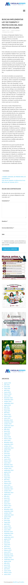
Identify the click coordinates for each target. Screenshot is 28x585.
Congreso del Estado (7, 32)
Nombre (5, 221)
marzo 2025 (7, 414)
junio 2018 (7, 565)
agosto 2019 (7, 539)
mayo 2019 (7, 544)
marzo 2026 (7, 392)
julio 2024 (6, 429)
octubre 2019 (7, 535)
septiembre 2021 (9, 492)
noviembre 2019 (8, 533)
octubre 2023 (7, 446)
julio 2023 (6, 451)
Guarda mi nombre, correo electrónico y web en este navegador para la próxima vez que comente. (14, 242)
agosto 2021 (7, 494)
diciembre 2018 (8, 554)
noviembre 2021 (8, 489)
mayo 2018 (7, 567)
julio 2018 (6, 563)
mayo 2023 (7, 455)
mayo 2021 (7, 500)
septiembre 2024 (9, 425)
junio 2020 (7, 520)
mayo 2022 (7, 477)
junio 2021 (7, 498)
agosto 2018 (7, 561)
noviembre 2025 (8, 399)
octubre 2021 (7, 490)
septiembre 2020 (9, 515)
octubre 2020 (7, 513)
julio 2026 (6, 384)
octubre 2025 (7, 401)
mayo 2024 (7, 433)
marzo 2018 (7, 570)
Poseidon (21, 582)
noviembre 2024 (8, 422)
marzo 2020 (7, 526)
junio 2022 (7, 476)
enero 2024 (7, 440)
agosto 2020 (7, 516)
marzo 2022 (7, 481)
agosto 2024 (7, 427)
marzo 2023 (7, 459)
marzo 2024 (7, 436)
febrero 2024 (7, 438)
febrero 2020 (7, 528)
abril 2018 (7, 569)
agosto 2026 (7, 383)
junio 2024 (7, 431)
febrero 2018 (7, 572)
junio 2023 (7, 453)
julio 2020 (6, 518)
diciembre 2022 (8, 464)
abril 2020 (7, 524)
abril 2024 (7, 435)
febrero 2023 (7, 461)
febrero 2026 (7, 394)
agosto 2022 (7, 472)
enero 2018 (7, 574)
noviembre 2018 (8, 555)
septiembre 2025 (9, 403)
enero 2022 (7, 485)
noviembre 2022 (8, 466)
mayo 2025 (7, 410)
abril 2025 (7, 412)
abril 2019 (7, 546)
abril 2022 (7, 479)
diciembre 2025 (8, 397)
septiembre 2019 (9, 537)
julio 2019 (6, 541)
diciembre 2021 (8, 487)
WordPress (15, 582)
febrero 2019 (7, 550)
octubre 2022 (7, 468)
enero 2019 (7, 552)
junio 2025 (7, 409)
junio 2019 (7, 542)
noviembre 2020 (8, 511)
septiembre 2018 (9, 559)
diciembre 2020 (8, 509)
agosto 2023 (7, 449)
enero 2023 (7, 463)
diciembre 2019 (8, 531)
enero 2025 (7, 418)
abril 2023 (7, 457)
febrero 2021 (7, 505)
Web (3, 234)
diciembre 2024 (8, 420)
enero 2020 (7, 529)
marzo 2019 (7, 548)
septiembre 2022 (9, 470)
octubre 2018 (7, 557)
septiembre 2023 (9, 448)
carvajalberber (15, 30)
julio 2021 (6, 496)
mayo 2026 (7, 388)
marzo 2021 (7, 503)
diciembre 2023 (8, 442)
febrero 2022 (7, 483)
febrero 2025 (7, 416)
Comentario (6, 201)
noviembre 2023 (8, 444)
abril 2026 (7, 390)
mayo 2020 (7, 522)
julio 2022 (6, 474)
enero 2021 (7, 507)
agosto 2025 (7, 405)
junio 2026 (7, 386)
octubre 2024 (7, 423)
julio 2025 (6, 407)
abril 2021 (7, 502)
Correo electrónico (8, 228)
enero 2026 (7, 396)
